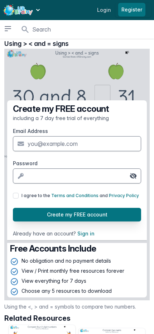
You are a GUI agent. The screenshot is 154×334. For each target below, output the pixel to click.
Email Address (30, 131)
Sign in (86, 233)
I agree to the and (80, 195)
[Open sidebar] (8, 28)
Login (104, 10)
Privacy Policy (124, 195)
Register (131, 9)
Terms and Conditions (74, 195)
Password (25, 163)
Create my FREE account (77, 214)
